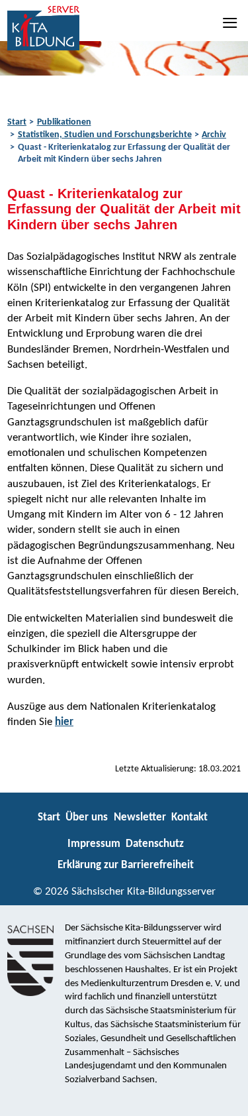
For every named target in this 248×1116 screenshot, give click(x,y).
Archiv (214, 135)
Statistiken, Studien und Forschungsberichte (105, 135)
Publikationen (64, 122)
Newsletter (140, 817)
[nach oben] (226, 1100)
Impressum (93, 844)
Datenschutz (155, 844)
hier (64, 722)
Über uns (86, 817)
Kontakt (189, 817)
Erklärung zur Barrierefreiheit (126, 865)
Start (16, 122)
